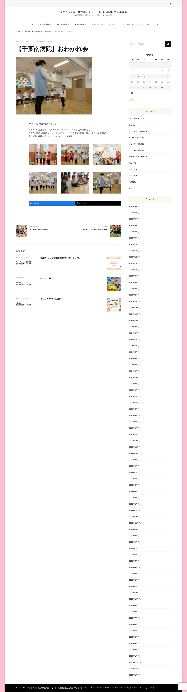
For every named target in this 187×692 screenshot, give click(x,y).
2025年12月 (134, 257)
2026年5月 (133, 225)
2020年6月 (133, 624)
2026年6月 (133, 219)
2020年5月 (133, 630)
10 (132, 76)
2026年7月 (133, 213)
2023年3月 (133, 421)
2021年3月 (133, 573)
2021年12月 (134, 516)
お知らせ (112, 24)
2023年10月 (134, 377)
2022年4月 (133, 491)
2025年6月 (133, 270)
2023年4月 (133, 415)
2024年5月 (133, 352)
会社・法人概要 (62, 24)
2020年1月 (133, 656)
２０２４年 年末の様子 (51, 299)
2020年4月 (133, 637)
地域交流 (132, 163)
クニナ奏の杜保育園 (136, 144)
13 (150, 76)
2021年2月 (133, 580)
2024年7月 (133, 339)
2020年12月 (134, 592)
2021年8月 (133, 542)
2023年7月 (133, 396)
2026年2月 (133, 244)
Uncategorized (136, 118)
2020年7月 (133, 618)
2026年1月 (133, 251)
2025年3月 (133, 289)
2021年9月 (133, 535)
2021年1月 (133, 586)
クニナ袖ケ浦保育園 (136, 150)
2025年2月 (133, 295)
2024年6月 (133, 346)
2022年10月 (134, 453)
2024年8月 (133, 333)
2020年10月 (134, 599)
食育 (130, 188)
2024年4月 (133, 358)
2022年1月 (133, 510)
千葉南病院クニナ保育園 (44, 41)
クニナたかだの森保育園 (23, 262)
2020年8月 (133, 611)
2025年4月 (133, 282)
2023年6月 (133, 402)
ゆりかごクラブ (152, 24)
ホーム (31, 24)
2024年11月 (134, 314)
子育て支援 (133, 169)
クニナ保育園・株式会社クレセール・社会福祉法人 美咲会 (93, 12)
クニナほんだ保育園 (136, 137)
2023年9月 (133, 384)
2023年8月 (133, 390)
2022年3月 (133, 497)
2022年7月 (133, 472)
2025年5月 (133, 276)
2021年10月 (134, 529)
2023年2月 (133, 428)
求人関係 (132, 182)
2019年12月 (134, 662)
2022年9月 (133, 459)
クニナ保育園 (44, 24)
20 (150, 82)
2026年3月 (133, 238)
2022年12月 (134, 440)
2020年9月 (133, 605)
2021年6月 (133, 554)
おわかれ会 (45, 278)
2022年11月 (134, 447)
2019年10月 (134, 675)
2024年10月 (134, 320)
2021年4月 (133, 567)
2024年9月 (133, 327)
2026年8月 (133, 206)
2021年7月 (133, 548)
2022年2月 (133, 504)
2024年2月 (133, 371)
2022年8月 (133, 466)
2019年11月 (134, 668)
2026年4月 (133, 232)
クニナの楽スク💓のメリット (131, 24)
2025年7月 (133, 263)
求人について (96, 24)
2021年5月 (133, 561)
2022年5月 (133, 485)
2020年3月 (133, 643)
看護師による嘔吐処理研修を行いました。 (60, 258)
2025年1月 (133, 301)
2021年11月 (134, 523)
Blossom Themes (113, 688)
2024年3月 (133, 365)
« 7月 (131, 100)
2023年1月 (133, 434)
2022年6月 (133, 478)
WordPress (134, 688)
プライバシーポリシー (148, 688)
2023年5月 (133, 409)
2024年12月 (134, 308)
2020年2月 (133, 649)
